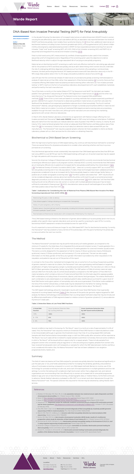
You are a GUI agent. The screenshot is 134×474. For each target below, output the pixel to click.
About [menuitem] (57, 6)
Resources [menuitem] (73, 6)
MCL (83, 458)
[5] (95, 94)
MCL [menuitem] (92, 6)
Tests (59, 458)
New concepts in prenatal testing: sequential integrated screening (65, 400)
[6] (97, 94)
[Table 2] (63, 292)
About (52, 458)
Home (45, 458)
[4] (95, 80)
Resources (67, 458)
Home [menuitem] (49, 6)
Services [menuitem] (84, 6)
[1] (85, 42)
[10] (70, 175)
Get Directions (48, 469)
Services (76, 458)
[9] (34, 167)
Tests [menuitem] (64, 6)
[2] (79, 52)
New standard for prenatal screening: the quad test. (60, 398)
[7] (40, 98)
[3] (81, 52)
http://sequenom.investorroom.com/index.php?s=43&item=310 (74, 404)
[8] (42, 98)
